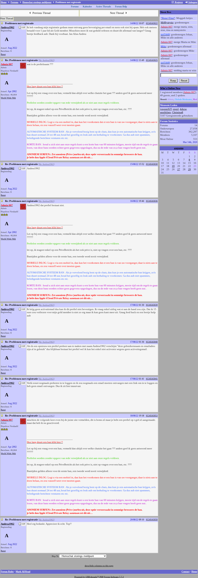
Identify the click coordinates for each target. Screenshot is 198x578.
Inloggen (192, 2)
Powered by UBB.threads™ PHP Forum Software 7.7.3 (99, 577)
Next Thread (117, 13)
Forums (14, 2)
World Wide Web (8, 98)
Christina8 (177, 112)
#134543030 (152, 164)
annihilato (165, 112)
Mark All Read (23, 571)
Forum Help (121, 6)
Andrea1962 (7, 27)
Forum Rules (7, 571)
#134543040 (152, 342)
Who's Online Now (170, 88)
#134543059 (152, 519)
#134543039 (152, 305)
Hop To (55, 556)
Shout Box (165, 12)
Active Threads (103, 6)
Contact (185, 571)
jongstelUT (166, 109)
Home (4, 2)
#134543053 (152, 416)
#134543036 (152, 201)
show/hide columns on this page (99, 566)
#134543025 (152, 60)
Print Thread (6, 18)
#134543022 (152, 23)
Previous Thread (41, 13)
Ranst (3, 54)
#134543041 (152, 379)
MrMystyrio (167, 22)
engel (176, 109)
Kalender (87, 6)
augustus (178, 148)
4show (183, 109)
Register (178, 2)
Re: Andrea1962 (46, 60)
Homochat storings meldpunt (36, 2)
